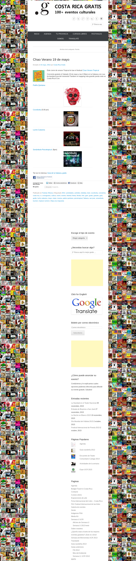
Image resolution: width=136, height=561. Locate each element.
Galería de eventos (78, 507)
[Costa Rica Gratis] (68, 9)
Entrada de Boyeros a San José (83, 409)
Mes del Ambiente (79, 553)
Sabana (86, 198)
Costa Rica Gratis (59, 65)
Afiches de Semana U (81, 522)
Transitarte (75, 541)
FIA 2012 (76, 550)
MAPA (73, 559)
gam (86, 195)
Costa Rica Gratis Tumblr (96, 18)
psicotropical (78, 198)
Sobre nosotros (77, 529)
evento (63, 195)
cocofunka (94, 193)
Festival (44, 193)
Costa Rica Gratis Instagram (101, 18)
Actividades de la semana (89, 464)
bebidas (83, 193)
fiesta (74, 195)
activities (77, 193)
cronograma (46, 195)
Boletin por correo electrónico (85, 323)
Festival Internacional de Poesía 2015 (85, 427)
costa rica (36, 195)
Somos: (60, 39)
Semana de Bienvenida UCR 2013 (84, 538)
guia (101, 195)
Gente (73, 510)
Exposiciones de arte (79, 498)
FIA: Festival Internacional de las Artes (85, 504)
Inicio (36, 34)
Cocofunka (37, 110)
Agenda (47, 34)
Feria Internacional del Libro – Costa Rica (87, 501)
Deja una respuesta (57, 201)
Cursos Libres (80, 34)
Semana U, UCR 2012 (81, 556)
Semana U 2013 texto (81, 525)
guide (35, 198)
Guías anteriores (77, 547)
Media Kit (74, 516)
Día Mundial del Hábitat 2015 (82, 421)
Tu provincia (62, 34)
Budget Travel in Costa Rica (81, 489)
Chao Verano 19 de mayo (51, 59)
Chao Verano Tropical (91, 70)
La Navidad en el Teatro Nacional (83, 403)
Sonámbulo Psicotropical (42, 150)
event (58, 195)
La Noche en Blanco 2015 (81, 415)
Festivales (96, 34)
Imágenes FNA (77, 513)
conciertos (102, 193)
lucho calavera (42, 198)
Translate (74, 39)
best (88, 193)
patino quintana (68, 198)
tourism (35, 201)
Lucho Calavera (39, 130)
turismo (47, 201)
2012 (63, 193)
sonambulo (99, 198)
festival (69, 195)
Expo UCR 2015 (86, 469)
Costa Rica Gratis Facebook (74, 18)
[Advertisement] (87, 272)
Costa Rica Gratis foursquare (92, 18)
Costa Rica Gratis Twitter (78, 18)
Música (50, 193)
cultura (53, 195)
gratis (91, 195)
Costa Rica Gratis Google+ (83, 18)
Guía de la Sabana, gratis (57, 173)
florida (79, 195)
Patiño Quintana (39, 85)
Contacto (74, 492)
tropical (41, 201)
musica (59, 198)
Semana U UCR (77, 519)
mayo (50, 198)
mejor (54, 198)
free (83, 195)
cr (40, 195)
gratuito (96, 195)
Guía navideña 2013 (78, 544)
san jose (92, 198)
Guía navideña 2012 (87, 450)
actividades (70, 193)
